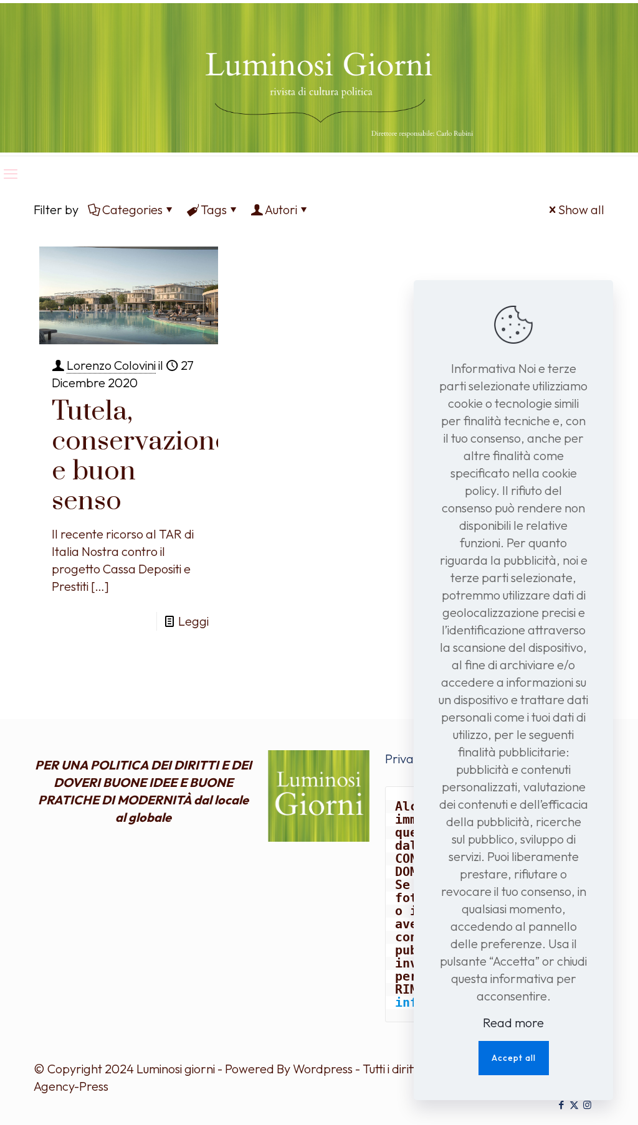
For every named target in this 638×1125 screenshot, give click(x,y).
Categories (132, 209)
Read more (513, 1022)
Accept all (514, 1058)
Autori (281, 209)
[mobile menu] (10, 173)
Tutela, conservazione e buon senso (140, 456)
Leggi (193, 621)
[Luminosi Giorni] (319, 78)
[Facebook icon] (561, 1105)
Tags (214, 209)
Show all (581, 209)
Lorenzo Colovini (111, 365)
